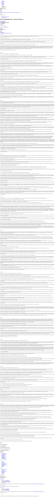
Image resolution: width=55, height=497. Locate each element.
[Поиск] (1, 10)
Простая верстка (4, 454)
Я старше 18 (2, 446)
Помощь (3, 6)
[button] (27, 11)
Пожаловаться (2, 32)
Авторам (3, 3)
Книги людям (18, 12)
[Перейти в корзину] (1, 13)
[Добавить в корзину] (3, 24)
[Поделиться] (1, 31)
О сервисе (3, 1)
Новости (3, 4)
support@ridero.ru (7, 480)
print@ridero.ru (8, 481)
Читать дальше (2, 487)
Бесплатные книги (4, 471)
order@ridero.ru (7, 490)
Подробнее (1, 28)
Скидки (13, 12)
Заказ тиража (3, 457)
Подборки (15, 12)
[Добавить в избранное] (1, 30)
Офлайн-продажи (4, 453)
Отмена (5, 446)
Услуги (3, 2)
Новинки (3, 470)
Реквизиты (3, 465)
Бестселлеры (7, 12)
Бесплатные (10, 12)
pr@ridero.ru (4, 482)
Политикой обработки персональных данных (38, 491)
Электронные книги (4, 469)
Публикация (3, 458)
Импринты (4, 12)
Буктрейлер (3, 455)
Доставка (3, 473)
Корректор (3, 456)
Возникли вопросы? (4, 463)
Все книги (1, 12)
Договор (3, 466)
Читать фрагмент (3, 23)
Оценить (5, 29)
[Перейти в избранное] (0, 13)
